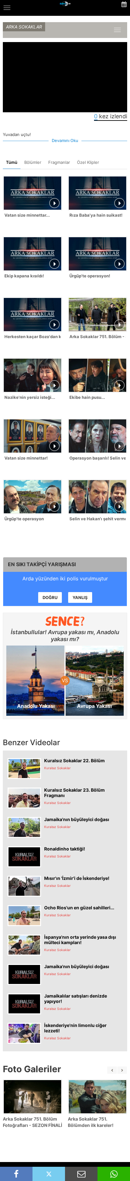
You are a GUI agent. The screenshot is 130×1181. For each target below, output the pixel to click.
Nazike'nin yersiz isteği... (29, 397)
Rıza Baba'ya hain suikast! (95, 215)
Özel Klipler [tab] (88, 162)
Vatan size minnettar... (27, 215)
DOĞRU (50, 597)
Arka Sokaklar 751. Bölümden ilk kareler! (91, 1122)
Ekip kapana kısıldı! (24, 275)
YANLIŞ (80, 597)
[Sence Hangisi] (65, 621)
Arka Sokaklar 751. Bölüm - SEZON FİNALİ (97, 336)
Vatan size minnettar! (26, 458)
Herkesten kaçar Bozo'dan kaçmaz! (32, 336)
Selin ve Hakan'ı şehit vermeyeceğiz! (97, 518)
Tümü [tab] (11, 162)
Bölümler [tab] (32, 162)
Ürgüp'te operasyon (24, 518)
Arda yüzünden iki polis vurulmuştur (65, 578)
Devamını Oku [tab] (65, 140)
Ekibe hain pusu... (87, 397)
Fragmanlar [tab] (59, 162)
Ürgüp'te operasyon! (89, 275)
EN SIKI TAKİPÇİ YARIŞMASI (42, 564)
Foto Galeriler (32, 1069)
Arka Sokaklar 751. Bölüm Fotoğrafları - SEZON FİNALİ (32, 1122)
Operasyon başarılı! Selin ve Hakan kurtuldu (97, 458)
